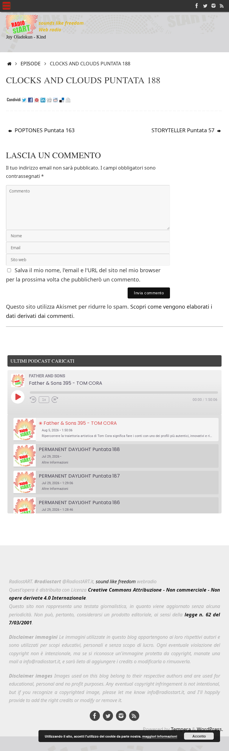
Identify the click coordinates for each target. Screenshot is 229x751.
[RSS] (222, 5)
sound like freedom (116, 581)
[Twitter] (205, 5)
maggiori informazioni (159, 736)
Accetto (199, 736)
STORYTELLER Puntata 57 (183, 130)
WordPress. (210, 729)
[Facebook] (197, 5)
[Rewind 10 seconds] (33, 399)
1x (44, 400)
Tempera (181, 729)
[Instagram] (213, 5)
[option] (116, 429)
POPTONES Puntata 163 (44, 130)
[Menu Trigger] (6, 5)
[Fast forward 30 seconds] (55, 399)
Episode (31, 63)
